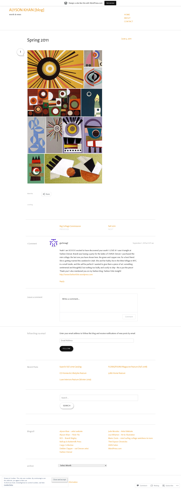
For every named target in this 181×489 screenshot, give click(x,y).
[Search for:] (99, 398)
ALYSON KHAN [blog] (26, 10)
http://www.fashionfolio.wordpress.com (76, 274)
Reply (62, 281)
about (127, 18)
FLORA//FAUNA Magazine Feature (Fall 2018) (127, 367)
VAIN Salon (113, 445)
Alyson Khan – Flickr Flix (70, 435)
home (127, 15)
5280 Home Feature (116, 373)
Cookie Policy (8, 485)
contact (128, 21)
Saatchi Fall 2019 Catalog (71, 367)
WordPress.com (115, 448)
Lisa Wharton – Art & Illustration (121, 435)
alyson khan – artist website (71, 431)
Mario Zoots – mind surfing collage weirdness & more (130, 438)
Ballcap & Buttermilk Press (70, 442)
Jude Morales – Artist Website (120, 431)
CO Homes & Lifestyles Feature (73, 373)
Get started (110, 3)
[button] (55, 69)
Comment (129, 317)
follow (66, 349)
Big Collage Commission (70, 228)
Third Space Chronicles (117, 442)
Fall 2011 (112, 228)
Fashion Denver (66, 452)
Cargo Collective (66, 445)
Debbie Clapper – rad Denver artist (74, 448)
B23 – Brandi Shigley (68, 438)
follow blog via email (36, 333)
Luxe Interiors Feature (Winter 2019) (75, 380)
